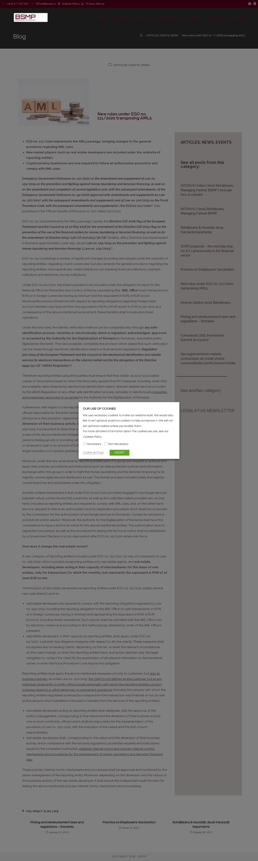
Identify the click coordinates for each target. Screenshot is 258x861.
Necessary (94, 444)
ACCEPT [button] (119, 452)
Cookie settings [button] (93, 452)
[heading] (129, 408)
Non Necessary (118, 444)
